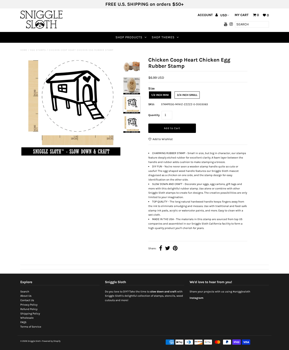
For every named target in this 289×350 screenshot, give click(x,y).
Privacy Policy (28, 304)
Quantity (154, 115)
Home (23, 50)
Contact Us (27, 300)
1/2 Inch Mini (160, 94)
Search (24, 291)
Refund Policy (28, 309)
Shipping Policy (30, 313)
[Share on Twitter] (167, 248)
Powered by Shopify (51, 341)
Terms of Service (30, 326)
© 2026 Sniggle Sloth (30, 341)
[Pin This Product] (175, 248)
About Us (26, 295)
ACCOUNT (206, 15)
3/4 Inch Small (187, 94)
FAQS (23, 322)
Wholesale (27, 317)
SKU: (151, 104)
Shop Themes (163, 37)
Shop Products (129, 37)
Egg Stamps (38, 50)
